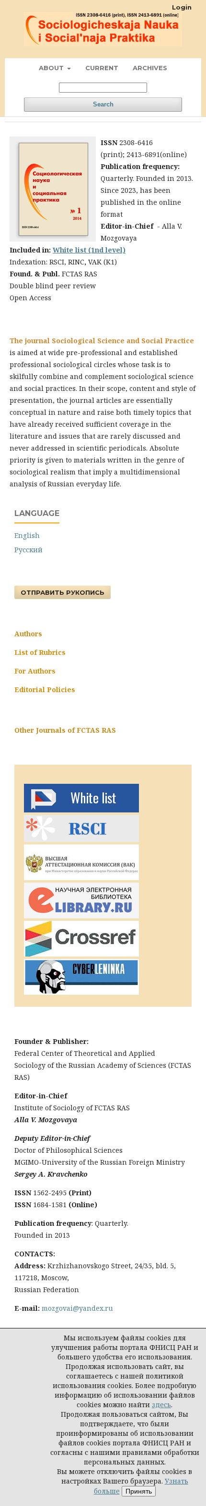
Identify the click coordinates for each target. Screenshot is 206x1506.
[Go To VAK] (81, 877)
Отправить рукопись (62, 592)
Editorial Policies (44, 689)
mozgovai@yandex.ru (77, 1308)
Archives (150, 68)
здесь (161, 1404)
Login (182, 7)
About (52, 68)
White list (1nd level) (89, 249)
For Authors (35, 670)
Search (103, 104)
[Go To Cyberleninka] (81, 992)
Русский (28, 549)
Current (101, 68)
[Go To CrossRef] (81, 953)
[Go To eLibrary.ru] (81, 915)
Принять (139, 1491)
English (27, 535)
